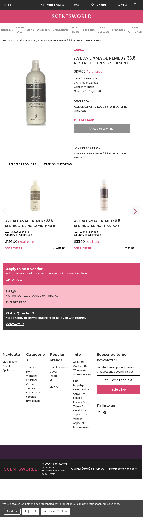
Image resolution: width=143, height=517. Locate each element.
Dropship (78, 385)
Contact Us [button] (15, 324)
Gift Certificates (52, 4)
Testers (88, 30)
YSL (52, 380)
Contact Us (80, 366)
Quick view (35, 200)
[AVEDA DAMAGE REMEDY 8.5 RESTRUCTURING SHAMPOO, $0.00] (104, 195)
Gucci (53, 371)
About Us (78, 362)
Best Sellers (103, 30)
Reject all (30, 511)
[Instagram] (5, 5)
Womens (43, 30)
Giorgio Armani (59, 367)
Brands (7, 30)
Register (121, 4)
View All (54, 386)
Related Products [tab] (22, 164)
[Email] (82, 141)
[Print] (88, 141)
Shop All (20, 30)
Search (136, 5)
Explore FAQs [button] (16, 302)
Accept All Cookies (55, 511)
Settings (12, 511)
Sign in (101, 4)
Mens (30, 30)
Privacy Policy (81, 402)
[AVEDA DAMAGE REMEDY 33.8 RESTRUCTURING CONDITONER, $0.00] (35, 195)
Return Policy (81, 389)
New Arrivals (135, 30)
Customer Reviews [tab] (58, 164)
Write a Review (82, 374)
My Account (10, 362)
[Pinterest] (100, 141)
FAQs (76, 381)
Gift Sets (75, 30)
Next (135, 211)
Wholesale (79, 370)
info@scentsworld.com (123, 469)
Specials (118, 30)
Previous (4, 211)
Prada (53, 376)
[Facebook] (9, 5)
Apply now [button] (14, 279)
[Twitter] (94, 141)
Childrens (60, 30)
